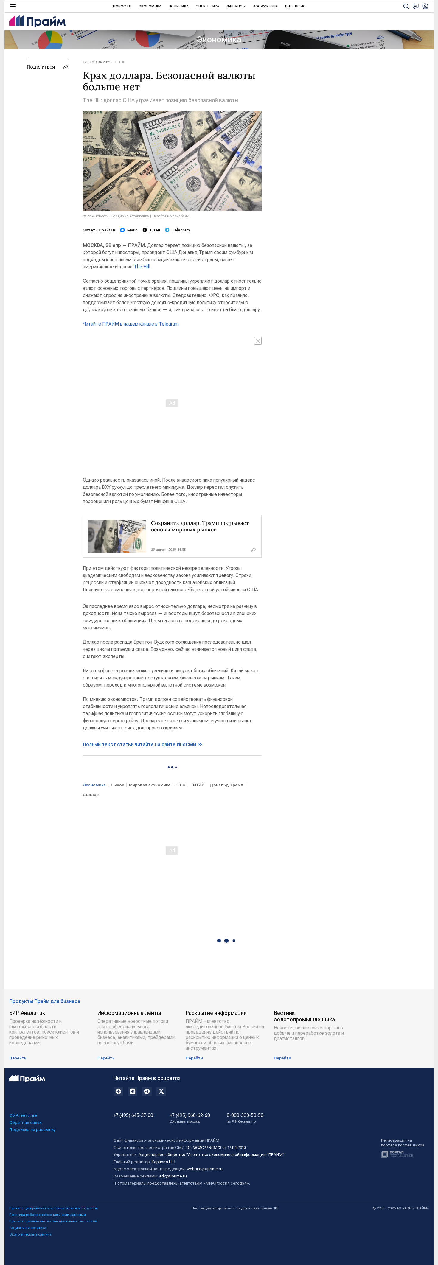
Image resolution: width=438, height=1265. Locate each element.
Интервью (295, 6)
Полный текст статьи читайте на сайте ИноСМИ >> (142, 744)
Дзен (155, 230)
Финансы (236, 6)
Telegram (181, 230)
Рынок (117, 784)
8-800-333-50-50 (245, 1118)
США (180, 784)
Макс (132, 230)
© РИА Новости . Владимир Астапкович (116, 216)
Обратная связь (25, 1122)
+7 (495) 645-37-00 (133, 1115)
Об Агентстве (23, 1115)
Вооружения (265, 6)
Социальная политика (27, 1228)
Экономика (150, 6)
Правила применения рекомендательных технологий (53, 1221)
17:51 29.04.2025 (97, 62)
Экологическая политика (30, 1234)
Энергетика (207, 6)
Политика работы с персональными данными (47, 1215)
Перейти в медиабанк (171, 216)
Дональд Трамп (226, 784)
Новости (122, 6)
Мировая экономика (149, 784)
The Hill (142, 267)
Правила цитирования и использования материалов (53, 1208)
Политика (179, 6)
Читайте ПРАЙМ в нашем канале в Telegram (131, 324)
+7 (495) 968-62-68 (190, 1118)
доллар (91, 794)
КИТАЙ (197, 784)
